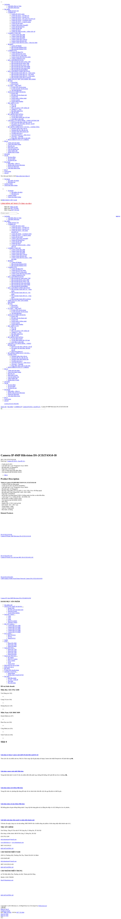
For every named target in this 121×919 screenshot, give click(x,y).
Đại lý (6, 170)
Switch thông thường (17, 101)
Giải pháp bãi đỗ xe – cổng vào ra (20, 135)
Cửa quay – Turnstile (17, 136)
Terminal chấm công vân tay (19, 128)
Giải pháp (7, 154)
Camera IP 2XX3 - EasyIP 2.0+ (31, 406)
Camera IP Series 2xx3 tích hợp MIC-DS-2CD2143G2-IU (17, 557)
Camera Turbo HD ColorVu (19, 39)
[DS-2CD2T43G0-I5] (23, 409)
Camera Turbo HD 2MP (18, 34)
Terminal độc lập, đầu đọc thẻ (19, 130)
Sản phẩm (7, 9)
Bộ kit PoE (14, 82)
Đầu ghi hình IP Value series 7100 (20, 61)
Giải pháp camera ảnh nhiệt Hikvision (12, 771)
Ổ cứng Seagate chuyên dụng (19, 88)
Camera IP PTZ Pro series (18, 54)
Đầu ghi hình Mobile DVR (18, 47)
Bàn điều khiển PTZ (17, 111)
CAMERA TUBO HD (14, 33)
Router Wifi (14, 93)
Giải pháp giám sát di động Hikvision (12, 788)
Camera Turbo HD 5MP (18, 36)
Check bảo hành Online (14, 144)
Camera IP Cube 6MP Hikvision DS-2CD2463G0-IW (16, 598)
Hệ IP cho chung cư (16, 125)
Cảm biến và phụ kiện (17, 119)
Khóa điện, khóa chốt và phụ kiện (20, 138)
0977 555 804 (14, 208)
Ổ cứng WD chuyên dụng (18, 87)
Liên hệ (6, 173)
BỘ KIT (10, 81)
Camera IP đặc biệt (16, 28)
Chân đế (13, 106)
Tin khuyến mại (12, 160)
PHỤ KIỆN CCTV (13, 103)
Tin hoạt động (12, 157)
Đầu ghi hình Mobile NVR (18, 49)
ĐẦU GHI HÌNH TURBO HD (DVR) (19, 71)
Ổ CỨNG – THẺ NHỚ (14, 85)
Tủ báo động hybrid (16, 116)
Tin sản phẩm (11, 158)
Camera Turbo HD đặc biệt (19, 41)
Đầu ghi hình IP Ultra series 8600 (20, 66)
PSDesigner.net (42, 906)
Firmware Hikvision (13, 166)
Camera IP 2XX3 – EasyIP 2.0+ (20, 17)
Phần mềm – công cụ (14, 163)
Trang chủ (3, 406)
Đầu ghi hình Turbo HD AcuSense (21, 77)
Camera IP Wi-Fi (16, 30)
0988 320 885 (14, 207)
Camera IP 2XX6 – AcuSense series (21, 20)
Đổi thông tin (11, 182)
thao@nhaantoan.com (7, 880)
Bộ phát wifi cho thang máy (19, 95)
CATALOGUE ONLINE (11, 403)
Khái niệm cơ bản (13, 147)
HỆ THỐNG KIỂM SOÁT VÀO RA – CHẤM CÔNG (24, 127)
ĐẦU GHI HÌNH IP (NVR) (16, 60)
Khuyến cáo (11, 146)
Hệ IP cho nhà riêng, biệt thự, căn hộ (21, 122)
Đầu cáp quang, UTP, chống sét (20, 108)
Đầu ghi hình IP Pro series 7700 (20, 65)
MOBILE (10, 44)
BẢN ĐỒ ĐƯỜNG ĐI (7, 848)
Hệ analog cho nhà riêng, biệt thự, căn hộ (22, 123)
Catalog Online (8, 184)
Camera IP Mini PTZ (17, 52)
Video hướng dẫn (13, 150)
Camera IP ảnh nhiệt (17, 23)
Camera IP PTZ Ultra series (19, 55)
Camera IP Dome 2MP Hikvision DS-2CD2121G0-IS (16, 536)
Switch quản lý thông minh (18, 98)
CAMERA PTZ (12, 50)
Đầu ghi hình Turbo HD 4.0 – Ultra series (23, 76)
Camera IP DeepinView (18, 26)
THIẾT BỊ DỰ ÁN (13, 11)
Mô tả (6, 475)
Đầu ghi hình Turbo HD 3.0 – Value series (23, 73)
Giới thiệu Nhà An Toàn (14, 6)
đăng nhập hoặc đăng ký (23, 176)
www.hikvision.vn (6, 842)
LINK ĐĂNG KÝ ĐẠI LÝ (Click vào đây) (16, 203)
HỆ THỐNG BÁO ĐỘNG (15, 114)
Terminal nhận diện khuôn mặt (19, 131)
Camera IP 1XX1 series (18, 14)
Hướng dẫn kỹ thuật (13, 152)
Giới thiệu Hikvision (13, 7)
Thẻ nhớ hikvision (16, 90)
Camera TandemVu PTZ (18, 58)
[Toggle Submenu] (14, 624)
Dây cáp (13, 104)
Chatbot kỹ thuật (5, 911)
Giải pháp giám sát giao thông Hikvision (13, 804)
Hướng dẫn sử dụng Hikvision (16, 165)
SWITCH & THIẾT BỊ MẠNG (17, 92)
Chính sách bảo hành (14, 143)
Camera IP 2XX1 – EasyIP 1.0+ (20, 15)
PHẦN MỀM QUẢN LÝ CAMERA (18, 139)
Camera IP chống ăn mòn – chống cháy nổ (23, 31)
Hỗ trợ (6, 141)
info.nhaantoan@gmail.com (8, 839)
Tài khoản (7, 179)
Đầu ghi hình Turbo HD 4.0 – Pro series (22, 74)
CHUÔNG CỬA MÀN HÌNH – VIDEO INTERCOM (23, 120)
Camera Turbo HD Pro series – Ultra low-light (24, 42)
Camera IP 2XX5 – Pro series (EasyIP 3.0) (23, 19)
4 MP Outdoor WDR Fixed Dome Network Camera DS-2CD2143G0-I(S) (21, 578)
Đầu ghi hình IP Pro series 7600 (20, 63)
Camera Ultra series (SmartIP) (19, 25)
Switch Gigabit (15, 100)
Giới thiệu (7, 4)
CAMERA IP (12, 12)
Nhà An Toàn (4, 914)
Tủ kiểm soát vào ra (16, 133)
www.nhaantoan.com (18, 842)
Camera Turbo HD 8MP (18, 38)
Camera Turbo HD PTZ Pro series (21, 57)
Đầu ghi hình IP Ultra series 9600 (20, 68)
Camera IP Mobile (16, 46)
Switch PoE (14, 96)
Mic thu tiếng (15, 112)
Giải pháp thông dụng (14, 168)
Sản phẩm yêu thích (13, 180)
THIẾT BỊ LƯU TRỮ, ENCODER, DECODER (22, 79)
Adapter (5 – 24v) (16, 109)
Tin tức (6, 155)
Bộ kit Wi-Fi (14, 84)
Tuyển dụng (7, 171)
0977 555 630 (15, 210)
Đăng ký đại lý (5, 909)
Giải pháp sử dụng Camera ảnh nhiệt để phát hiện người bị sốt (19, 755)
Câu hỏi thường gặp (13, 149)
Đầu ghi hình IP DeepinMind (19, 69)
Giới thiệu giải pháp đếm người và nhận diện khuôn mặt (17, 820)
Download (7, 162)
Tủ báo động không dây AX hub (20, 117)
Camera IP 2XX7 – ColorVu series (21, 22)
